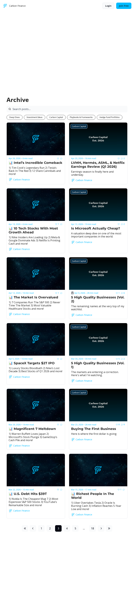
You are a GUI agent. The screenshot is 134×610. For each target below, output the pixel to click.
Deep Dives (14, 117)
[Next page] (101, 528)
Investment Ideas (34, 117)
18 (92, 528)
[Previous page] (33, 528)
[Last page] (109, 528)
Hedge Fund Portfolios (110, 117)
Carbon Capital (56, 117)
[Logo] (5, 5)
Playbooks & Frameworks (81, 117)
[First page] (25, 528)
